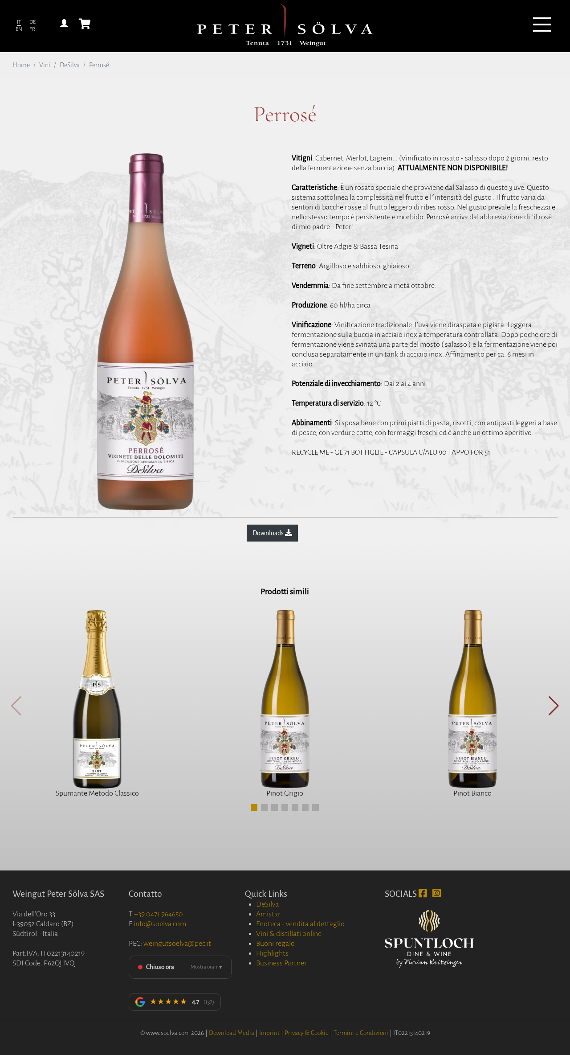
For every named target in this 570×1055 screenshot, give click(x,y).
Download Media (231, 1033)
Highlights (272, 953)
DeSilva (70, 65)
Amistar (268, 914)
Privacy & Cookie (307, 1033)
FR (32, 29)
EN (19, 29)
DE (32, 22)
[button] (254, 807)
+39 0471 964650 (158, 914)
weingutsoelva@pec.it (177, 944)
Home (21, 65)
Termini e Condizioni (361, 1033)
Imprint (269, 1033)
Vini (44, 65)
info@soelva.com (160, 924)
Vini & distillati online (289, 934)
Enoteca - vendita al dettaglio (300, 924)
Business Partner (281, 963)
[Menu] (542, 26)
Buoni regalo (275, 944)
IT (19, 22)
